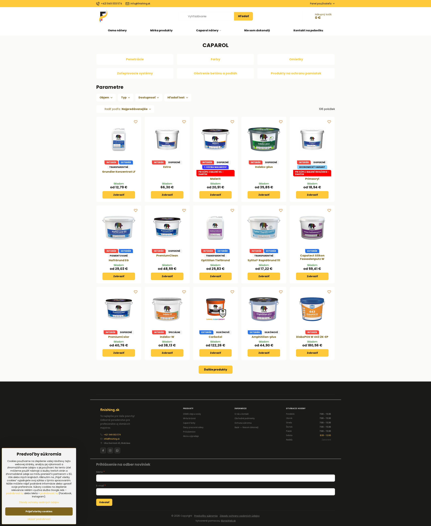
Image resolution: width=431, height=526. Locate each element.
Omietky (296, 59)
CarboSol (215, 337)
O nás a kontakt (242, 414)
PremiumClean (167, 255)
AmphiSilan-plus (264, 337)
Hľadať (243, 16)
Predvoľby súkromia (206, 516)
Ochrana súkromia (243, 423)
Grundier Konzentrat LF (118, 172)
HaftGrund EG (119, 260)
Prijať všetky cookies (39, 511)
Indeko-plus (264, 167)
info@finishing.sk (112, 439)
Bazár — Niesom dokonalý (246, 427)
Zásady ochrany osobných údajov (240, 516)
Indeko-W (167, 337)
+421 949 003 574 (112, 434)
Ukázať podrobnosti (38, 519)
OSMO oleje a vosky (192, 414)
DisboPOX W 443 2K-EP (312, 337)
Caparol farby (189, 423)
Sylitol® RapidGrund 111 (264, 260)
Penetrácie (135, 59)
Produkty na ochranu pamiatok (296, 73)
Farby (215, 59)
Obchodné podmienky (245, 418)
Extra (167, 167)
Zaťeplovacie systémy (135, 73)
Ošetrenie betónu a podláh (215, 73)
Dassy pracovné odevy (193, 427)
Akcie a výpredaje (191, 436)
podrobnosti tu (15, 493)
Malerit (215, 179)
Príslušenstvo (189, 431)
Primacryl (312, 179)
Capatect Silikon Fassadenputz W (312, 257)
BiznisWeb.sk (228, 520)
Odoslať (104, 502)
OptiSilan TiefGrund (215, 260)
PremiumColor (118, 337)
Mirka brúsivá (189, 418)
